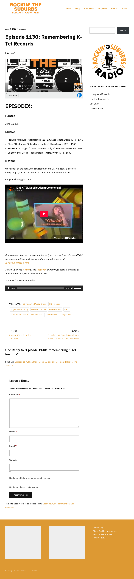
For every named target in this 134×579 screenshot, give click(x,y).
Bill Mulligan (54, 304)
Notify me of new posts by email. (24, 487)
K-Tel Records (55, 309)
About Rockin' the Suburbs (105, 531)
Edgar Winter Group (19, 309)
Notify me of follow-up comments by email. (29, 478)
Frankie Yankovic (38, 309)
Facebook (41, 269)
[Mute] (72, 288)
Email (13, 446)
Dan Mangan (96, 108)
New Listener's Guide (102, 534)
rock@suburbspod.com (17, 262)
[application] (44, 288)
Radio (124, 8)
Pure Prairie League (19, 314)
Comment (14, 394)
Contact (114, 8)
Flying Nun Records (100, 94)
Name (13, 431)
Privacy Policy (99, 537)
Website (13, 460)
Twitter (26, 269)
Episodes (22, 29)
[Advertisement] (23, 542)
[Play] (8, 288)
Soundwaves (36, 314)
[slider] (78, 288)
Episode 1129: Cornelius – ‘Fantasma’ (21, 337)
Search (123, 30)
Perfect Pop (98, 527)
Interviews (89, 8)
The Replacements (99, 98)
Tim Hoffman (51, 314)
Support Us (102, 8)
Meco (66, 309)
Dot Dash (94, 103)
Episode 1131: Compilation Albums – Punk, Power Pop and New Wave (63, 337)
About (68, 8)
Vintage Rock (65, 314)
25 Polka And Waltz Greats (34, 304)
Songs (77, 8)
